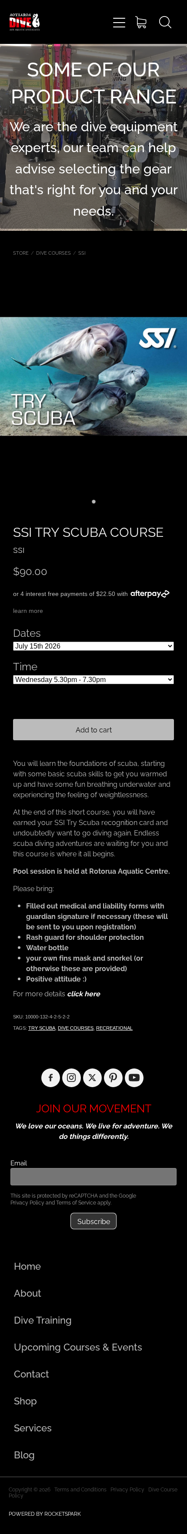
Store (21, 252)
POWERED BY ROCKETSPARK (45, 1513)
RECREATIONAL (114, 1028)
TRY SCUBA (41, 1028)
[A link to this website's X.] (92, 1077)
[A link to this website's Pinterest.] (113, 1077)
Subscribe (93, 1221)
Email (18, 1162)
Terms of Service (76, 1202)
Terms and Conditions (80, 1489)
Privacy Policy (27, 1202)
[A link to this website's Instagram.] (71, 1077)
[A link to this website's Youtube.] (134, 1077)
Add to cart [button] (94, 729)
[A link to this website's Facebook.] (50, 1077)
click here (83, 993)
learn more (28, 610)
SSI (82, 252)
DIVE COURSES (53, 252)
